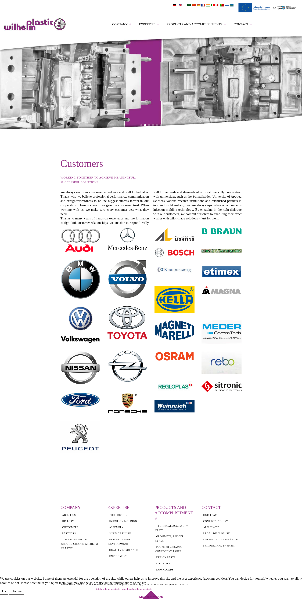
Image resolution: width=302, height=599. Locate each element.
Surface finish (120, 533)
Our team (210, 515)
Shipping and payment (219, 545)
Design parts (165, 557)
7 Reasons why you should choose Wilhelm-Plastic (80, 544)
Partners (69, 533)
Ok (4, 591)
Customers (70, 527)
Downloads (165, 569)
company (120, 24)
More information (151, 597)
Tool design (118, 515)
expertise (147, 24)
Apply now (211, 527)
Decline (16, 591)
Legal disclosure (216, 533)
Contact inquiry (215, 521)
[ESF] (268, 7)
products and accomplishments (194, 24)
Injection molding (123, 521)
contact (241, 24)
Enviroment (118, 556)
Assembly (116, 527)
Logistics (163, 563)
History (68, 521)
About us (69, 515)
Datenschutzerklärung (221, 539)
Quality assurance (123, 550)
